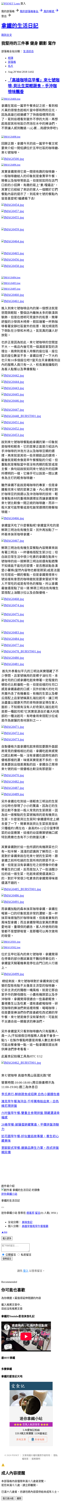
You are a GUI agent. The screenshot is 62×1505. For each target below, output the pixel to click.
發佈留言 (7, 1258)
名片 (10, 66)
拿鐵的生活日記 (19, 26)
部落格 (12, 62)
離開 (19, 1498)
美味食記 (27, 1222)
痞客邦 (30, 1212)
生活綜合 (28, 51)
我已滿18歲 (8, 1498)
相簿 (10, 58)
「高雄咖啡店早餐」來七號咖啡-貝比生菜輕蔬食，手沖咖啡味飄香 (34, 86)
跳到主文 (6, 35)
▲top (4, 1232)
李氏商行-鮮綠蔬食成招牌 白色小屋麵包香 (30, 1094)
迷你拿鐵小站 (9, 1194)
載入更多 (7, 1238)
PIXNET (15, 1455)
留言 (37, 1212)
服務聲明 (36, 1459)
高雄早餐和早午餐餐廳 (35, 1226)
